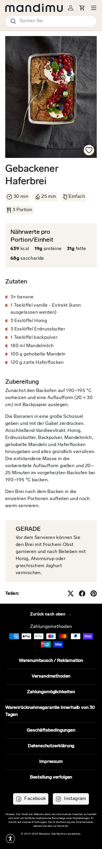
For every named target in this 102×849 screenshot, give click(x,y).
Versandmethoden (51, 676)
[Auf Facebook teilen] (82, 593)
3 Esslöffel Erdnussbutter (37, 329)
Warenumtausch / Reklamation (51, 660)
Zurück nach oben (48, 614)
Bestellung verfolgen (51, 777)
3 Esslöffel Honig (28, 321)
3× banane (21, 297)
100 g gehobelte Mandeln (37, 354)
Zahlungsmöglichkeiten (51, 692)
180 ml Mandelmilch (32, 346)
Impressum (51, 761)
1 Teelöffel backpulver (34, 337)
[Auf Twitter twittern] (70, 593)
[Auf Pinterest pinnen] (93, 593)
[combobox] (51, 21)
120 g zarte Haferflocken (37, 362)
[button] (10, 838)
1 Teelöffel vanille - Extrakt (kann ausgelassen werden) (45, 309)
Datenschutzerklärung (51, 746)
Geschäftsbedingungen (51, 730)
